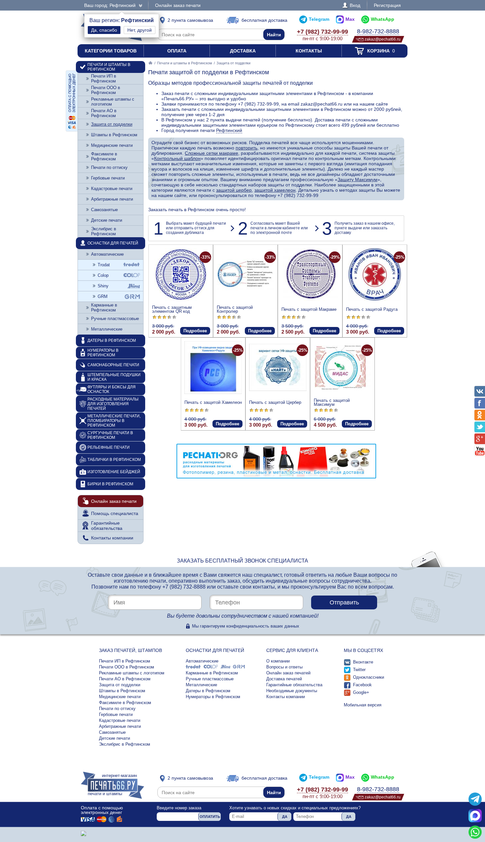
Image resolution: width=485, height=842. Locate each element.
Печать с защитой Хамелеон (213, 402)
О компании (278, 661)
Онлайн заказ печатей (288, 672)
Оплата (176, 50)
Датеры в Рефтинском (111, 340)
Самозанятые (104, 209)
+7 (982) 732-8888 (184, 587)
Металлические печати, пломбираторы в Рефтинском (114, 421)
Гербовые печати (108, 178)
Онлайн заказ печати (178, 5)
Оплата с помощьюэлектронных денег (102, 810)
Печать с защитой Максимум (332, 402)
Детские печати (106, 220)
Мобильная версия (362, 704)
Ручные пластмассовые (115, 318)
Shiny (103, 285)
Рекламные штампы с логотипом (112, 102)
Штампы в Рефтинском (114, 134)
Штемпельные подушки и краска (114, 377)
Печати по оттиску (109, 167)
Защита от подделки (111, 124)
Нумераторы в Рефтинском (102, 352)
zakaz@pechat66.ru (383, 39)
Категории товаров (111, 50)
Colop (103, 275)
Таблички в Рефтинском (114, 459)
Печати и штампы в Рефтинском (184, 63)
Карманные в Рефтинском (104, 307)
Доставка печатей (284, 678)
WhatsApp (382, 19)
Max (350, 19)
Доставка (243, 50)
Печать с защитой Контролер (235, 309)
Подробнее (195, 330)
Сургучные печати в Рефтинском (110, 435)
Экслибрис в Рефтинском (103, 231)
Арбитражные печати (112, 199)
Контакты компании (112, 537)
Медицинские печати (112, 145)
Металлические (106, 329)
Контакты (309, 50)
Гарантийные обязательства (106, 525)
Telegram (319, 19)
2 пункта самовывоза (190, 20)
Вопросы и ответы (284, 666)
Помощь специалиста (114, 513)
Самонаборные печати (113, 365)
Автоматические (107, 254)
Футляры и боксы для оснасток (111, 389)
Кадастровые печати (111, 188)
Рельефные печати (108, 447)
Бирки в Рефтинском (110, 484)
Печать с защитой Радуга (372, 309)
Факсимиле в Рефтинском (104, 156)
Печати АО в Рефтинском (103, 113)
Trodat (104, 264)
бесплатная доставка (264, 20)
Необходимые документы (291, 690)
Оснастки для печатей (112, 243)
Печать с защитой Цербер (275, 402)
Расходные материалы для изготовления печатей (113, 404)
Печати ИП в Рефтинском (103, 78)
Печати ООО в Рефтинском (105, 90)
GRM (103, 296)
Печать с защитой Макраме (309, 309)
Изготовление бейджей (113, 472)
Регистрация (387, 5)
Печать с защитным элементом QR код (172, 309)
